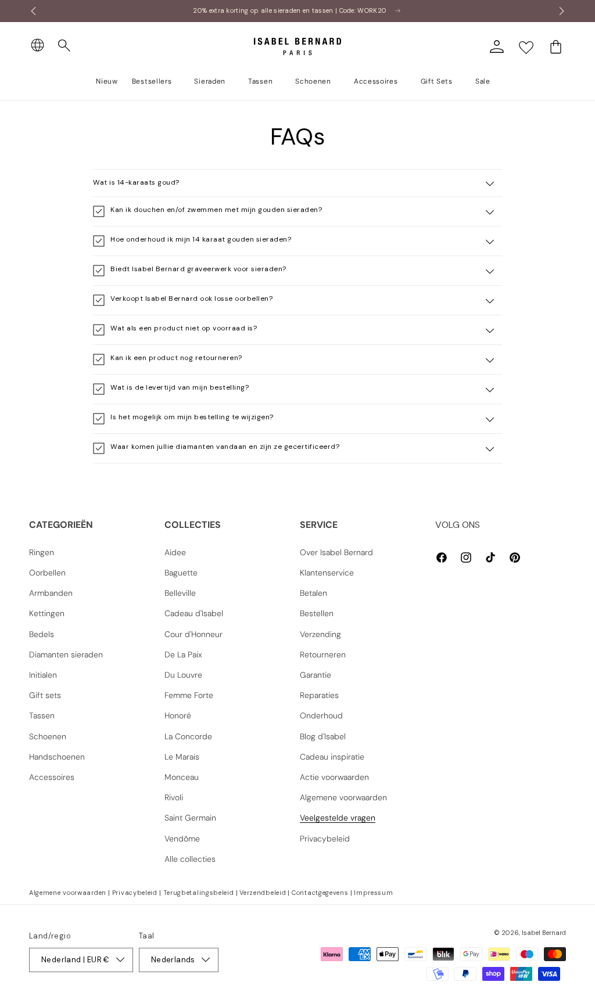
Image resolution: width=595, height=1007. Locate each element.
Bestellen (317, 613)
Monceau (181, 777)
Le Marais (181, 756)
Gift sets (45, 695)
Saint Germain (190, 817)
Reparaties (319, 695)
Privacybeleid (325, 838)
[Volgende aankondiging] (562, 11)
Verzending (320, 634)
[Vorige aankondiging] (33, 11)
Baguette (181, 572)
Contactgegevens (320, 893)
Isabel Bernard (544, 933)
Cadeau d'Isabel (193, 613)
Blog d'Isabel (323, 736)
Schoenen (47, 736)
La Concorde (188, 736)
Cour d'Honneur (193, 634)
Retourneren (323, 654)
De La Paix (183, 654)
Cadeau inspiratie (332, 756)
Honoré (177, 715)
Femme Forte (188, 695)
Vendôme (182, 838)
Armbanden (51, 593)
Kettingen (46, 613)
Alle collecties (190, 859)
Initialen (43, 675)
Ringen (41, 552)
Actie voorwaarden (334, 777)
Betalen (313, 593)
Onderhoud (321, 715)
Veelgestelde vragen (337, 817)
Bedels (41, 634)
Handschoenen (57, 756)
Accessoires (51, 777)
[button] (64, 46)
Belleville (180, 593)
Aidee (175, 552)
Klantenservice (327, 572)
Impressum (373, 893)
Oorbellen (47, 572)
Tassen (42, 715)
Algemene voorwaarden (343, 797)
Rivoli (173, 797)
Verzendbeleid (262, 893)
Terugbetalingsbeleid (198, 893)
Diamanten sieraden (66, 654)
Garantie (315, 675)
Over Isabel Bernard (336, 552)
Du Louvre (183, 675)
